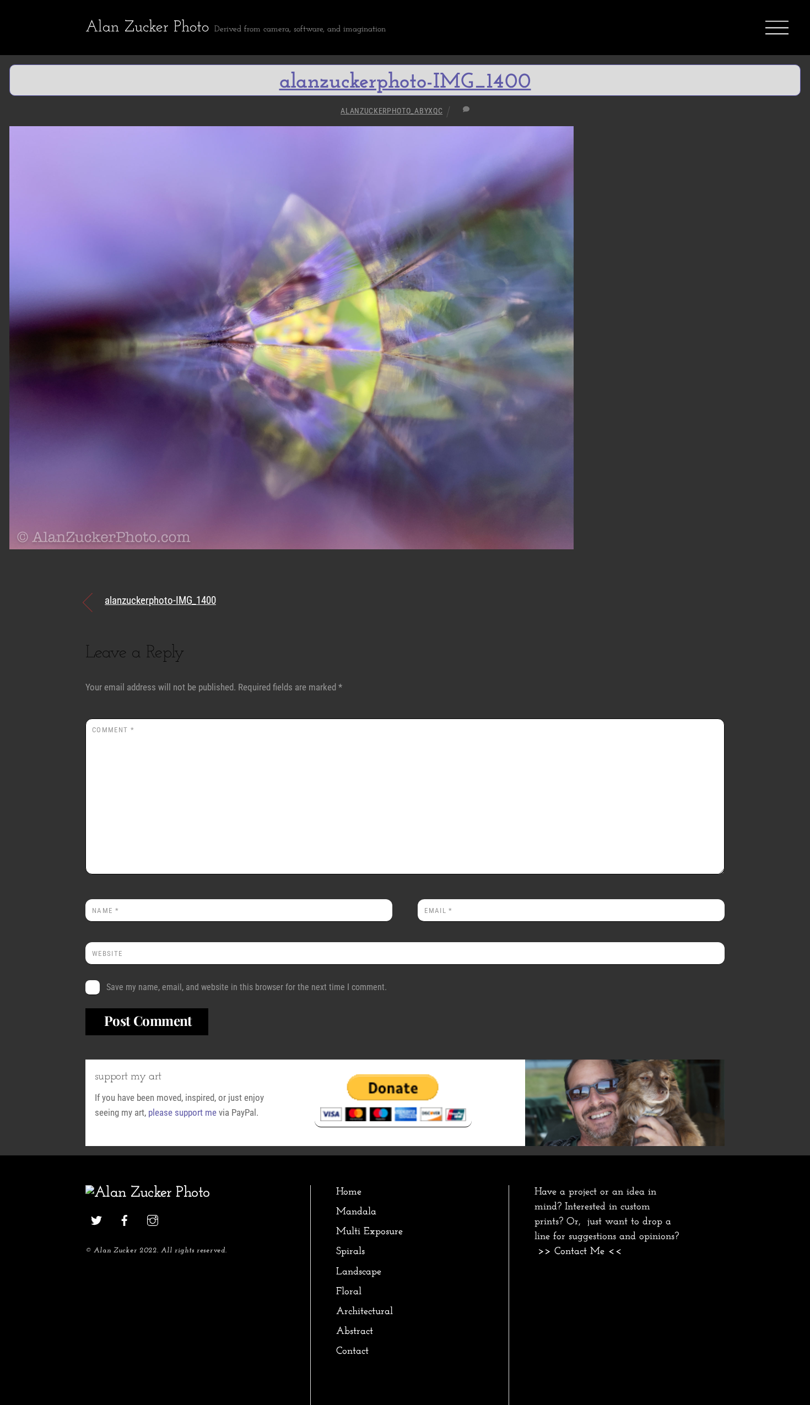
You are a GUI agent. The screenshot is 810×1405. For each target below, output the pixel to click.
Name (105, 910)
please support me (182, 1112)
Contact (352, 1351)
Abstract (354, 1331)
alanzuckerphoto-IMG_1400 (405, 82)
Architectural (364, 1311)
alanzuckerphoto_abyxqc (391, 110)
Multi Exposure (369, 1231)
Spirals (350, 1251)
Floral (348, 1292)
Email (438, 910)
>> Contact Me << (580, 1251)
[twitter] (96, 1219)
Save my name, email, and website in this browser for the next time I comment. (246, 987)
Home (348, 1192)
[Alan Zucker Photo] (147, 1193)
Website (107, 953)
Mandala (356, 1212)
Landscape (358, 1272)
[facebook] (125, 1219)
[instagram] (153, 1219)
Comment (113, 730)
